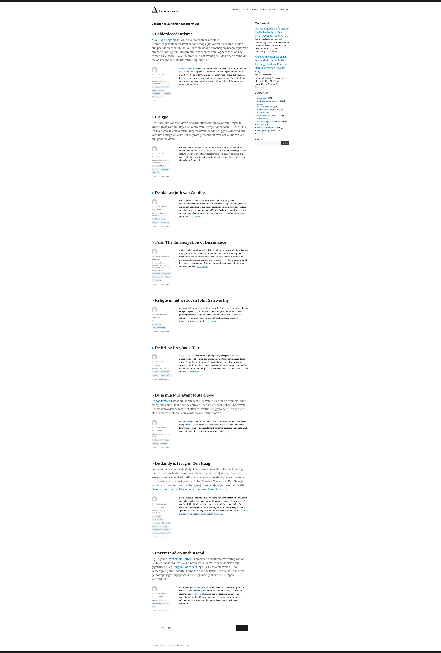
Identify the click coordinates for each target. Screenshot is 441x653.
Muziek (164, 270)
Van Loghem (157, 97)
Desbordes (165, 222)
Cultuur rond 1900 (158, 645)
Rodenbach (164, 169)
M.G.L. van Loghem (164, 40)
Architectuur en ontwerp (268, 101)
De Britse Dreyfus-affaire (178, 348)
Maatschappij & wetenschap (270, 122)
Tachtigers (167, 93)
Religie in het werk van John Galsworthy (192, 300)
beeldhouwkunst (158, 219)
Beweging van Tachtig (160, 87)
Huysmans (156, 93)
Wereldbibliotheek (181, 559)
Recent (236, 9)
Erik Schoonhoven (162, 256)
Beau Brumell (157, 520)
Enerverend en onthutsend (179, 553)
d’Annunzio (156, 526)
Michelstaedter (158, 277)
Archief (246, 9)
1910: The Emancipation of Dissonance (190, 242)
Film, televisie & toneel (267, 116)
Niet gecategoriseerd (266, 130)
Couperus (156, 523)
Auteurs (272, 9)
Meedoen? (284, 9)
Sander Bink (160, 75)
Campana (156, 273)
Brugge (161, 117)
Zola (154, 607)
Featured (261, 113)
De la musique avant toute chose (184, 395)
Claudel (155, 222)
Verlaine (155, 443)
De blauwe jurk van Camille (180, 192)
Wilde (169, 533)
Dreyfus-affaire (165, 375)
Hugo (166, 440)
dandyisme (156, 530)
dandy (165, 526)
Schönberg (157, 280)
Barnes (155, 372)
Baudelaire (156, 516)
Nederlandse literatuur (160, 83)
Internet (155, 268)
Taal (259, 133)
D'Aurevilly (166, 523)
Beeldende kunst (158, 213)
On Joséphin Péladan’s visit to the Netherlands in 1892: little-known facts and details (272, 32)
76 (163, 628)
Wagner (164, 443)
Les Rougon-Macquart (182, 567)
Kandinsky (166, 273)
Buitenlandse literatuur (160, 81)
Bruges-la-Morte (158, 166)
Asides (260, 104)
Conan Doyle (165, 372)
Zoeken (258, 139)
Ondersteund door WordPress (178, 645)
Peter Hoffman (161, 207)
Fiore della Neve (158, 90)
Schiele (168, 277)
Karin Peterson (161, 504)
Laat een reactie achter (160, 101)
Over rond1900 (259, 9)
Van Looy (155, 172)
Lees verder (196, 216)
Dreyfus (155, 375)
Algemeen (261, 98)
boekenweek (164, 401)
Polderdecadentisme (174, 34)
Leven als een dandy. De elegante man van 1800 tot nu (186, 489)
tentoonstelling (159, 533)
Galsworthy (156, 324)
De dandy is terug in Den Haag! (183, 463)
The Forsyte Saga (158, 328)
